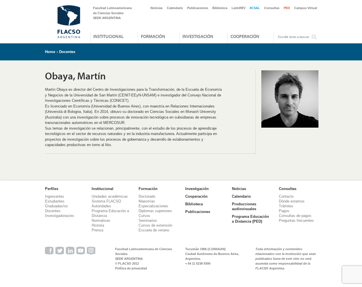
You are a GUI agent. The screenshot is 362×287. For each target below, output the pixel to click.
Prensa (97, 230)
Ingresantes (54, 196)
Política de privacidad (131, 268)
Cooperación (244, 36)
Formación (153, 36)
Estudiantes (54, 201)
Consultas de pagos (295, 216)
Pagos (284, 211)
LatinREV (238, 8)
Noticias (156, 8)
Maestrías (147, 201)
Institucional (108, 36)
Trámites (286, 206)
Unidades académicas (110, 196)
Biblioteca (219, 8)
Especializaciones (153, 206)
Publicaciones (197, 8)
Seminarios (148, 220)
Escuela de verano (154, 230)
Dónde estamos (292, 201)
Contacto (286, 196)
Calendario (175, 8)
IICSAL (255, 8)
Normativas (101, 220)
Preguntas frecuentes (296, 220)
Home (50, 52)
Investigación (197, 36)
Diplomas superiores (155, 211)
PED (287, 8)
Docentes (67, 52)
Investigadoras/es (59, 216)
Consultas (271, 8)
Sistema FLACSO (106, 201)
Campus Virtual (305, 8)
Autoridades (101, 206)
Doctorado (147, 196)
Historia (98, 225)
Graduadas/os (56, 206)
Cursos (144, 216)
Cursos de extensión (155, 225)
